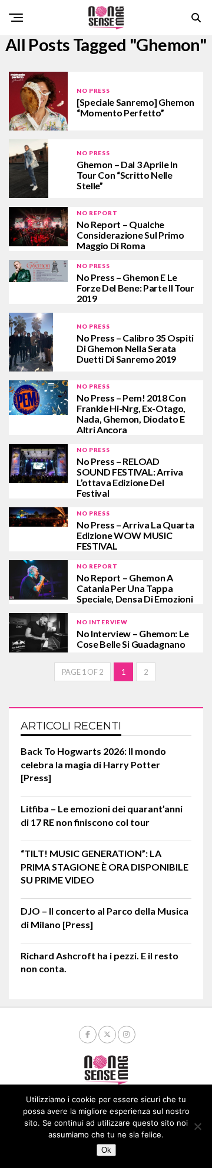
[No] (197, 1126)
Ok (106, 1150)
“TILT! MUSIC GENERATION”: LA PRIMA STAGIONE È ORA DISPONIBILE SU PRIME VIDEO (104, 866)
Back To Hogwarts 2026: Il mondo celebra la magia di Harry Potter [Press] (93, 764)
